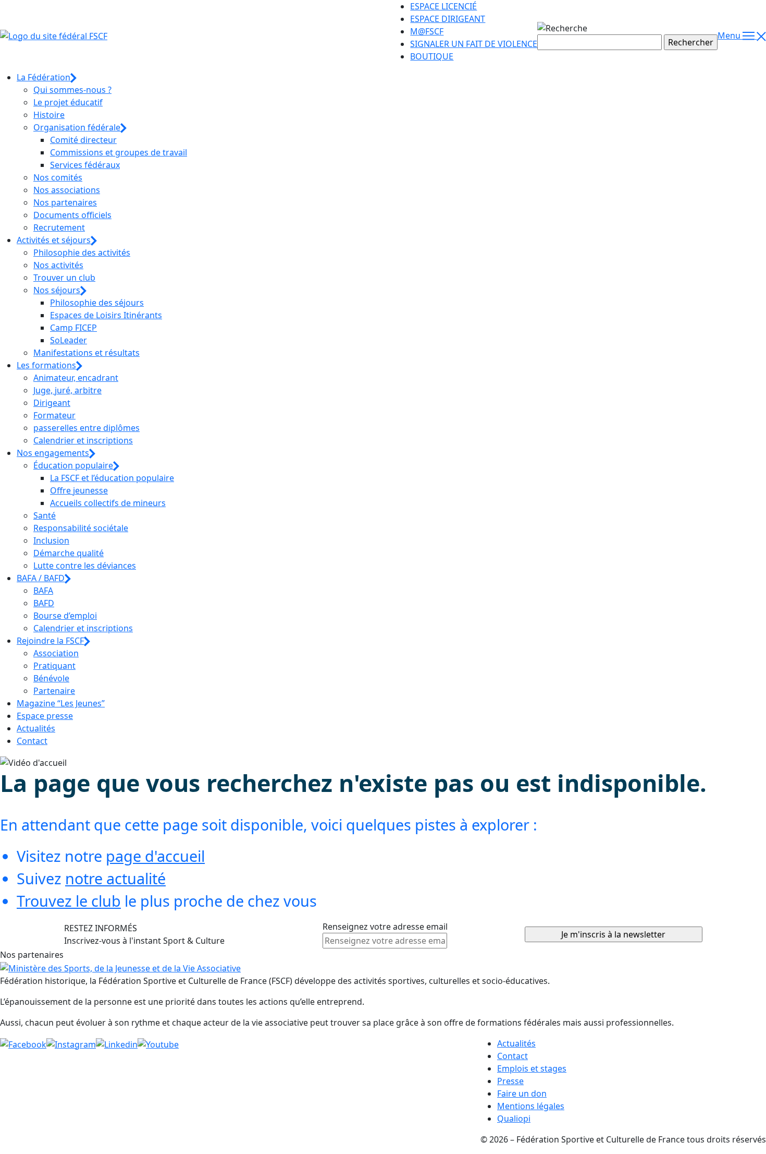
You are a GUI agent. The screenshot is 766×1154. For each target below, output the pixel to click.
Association (56, 653)
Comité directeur (83, 140)
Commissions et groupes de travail (118, 152)
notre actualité (115, 878)
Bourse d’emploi (65, 615)
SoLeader (68, 340)
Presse (510, 1081)
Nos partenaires (65, 202)
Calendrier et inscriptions (83, 440)
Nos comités (57, 177)
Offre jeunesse (79, 490)
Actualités (36, 728)
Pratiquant (54, 665)
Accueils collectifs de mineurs (108, 503)
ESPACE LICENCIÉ (443, 6)
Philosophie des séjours (97, 302)
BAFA (43, 590)
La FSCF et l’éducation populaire (112, 478)
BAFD (43, 603)
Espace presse (45, 716)
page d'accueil (155, 856)
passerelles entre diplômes (86, 428)
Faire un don (522, 1093)
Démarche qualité (68, 553)
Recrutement (59, 227)
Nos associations (66, 190)
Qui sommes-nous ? (72, 89)
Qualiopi (513, 1118)
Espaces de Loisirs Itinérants (106, 315)
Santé (44, 515)
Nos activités (58, 265)
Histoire (49, 115)
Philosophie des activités (81, 252)
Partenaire (54, 690)
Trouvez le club (69, 901)
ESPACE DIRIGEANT (447, 19)
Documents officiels (72, 215)
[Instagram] (71, 1043)
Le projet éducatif (68, 102)
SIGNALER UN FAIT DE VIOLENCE (473, 44)
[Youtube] (158, 1043)
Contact (32, 741)
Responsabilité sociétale (80, 528)
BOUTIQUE (431, 56)
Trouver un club (64, 277)
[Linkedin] (117, 1043)
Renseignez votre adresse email (385, 926)
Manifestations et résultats (86, 352)
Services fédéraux (85, 165)
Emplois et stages (531, 1068)
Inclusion (51, 540)
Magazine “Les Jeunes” (61, 703)
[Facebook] (23, 1043)
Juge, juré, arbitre (67, 390)
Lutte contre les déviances (84, 565)
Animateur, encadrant (75, 377)
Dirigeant (51, 402)
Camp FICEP (73, 327)
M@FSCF (426, 31)
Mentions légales (530, 1106)
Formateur (54, 415)
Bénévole (51, 678)
